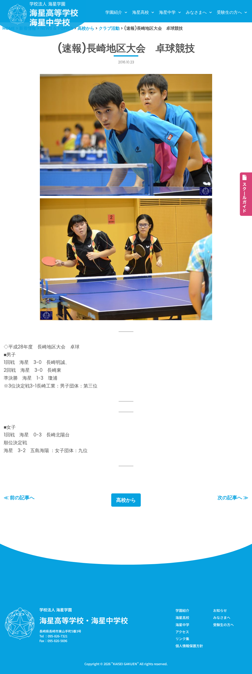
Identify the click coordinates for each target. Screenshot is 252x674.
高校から (126, 500)
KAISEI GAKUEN (125, 663)
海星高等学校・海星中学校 (83, 620)
